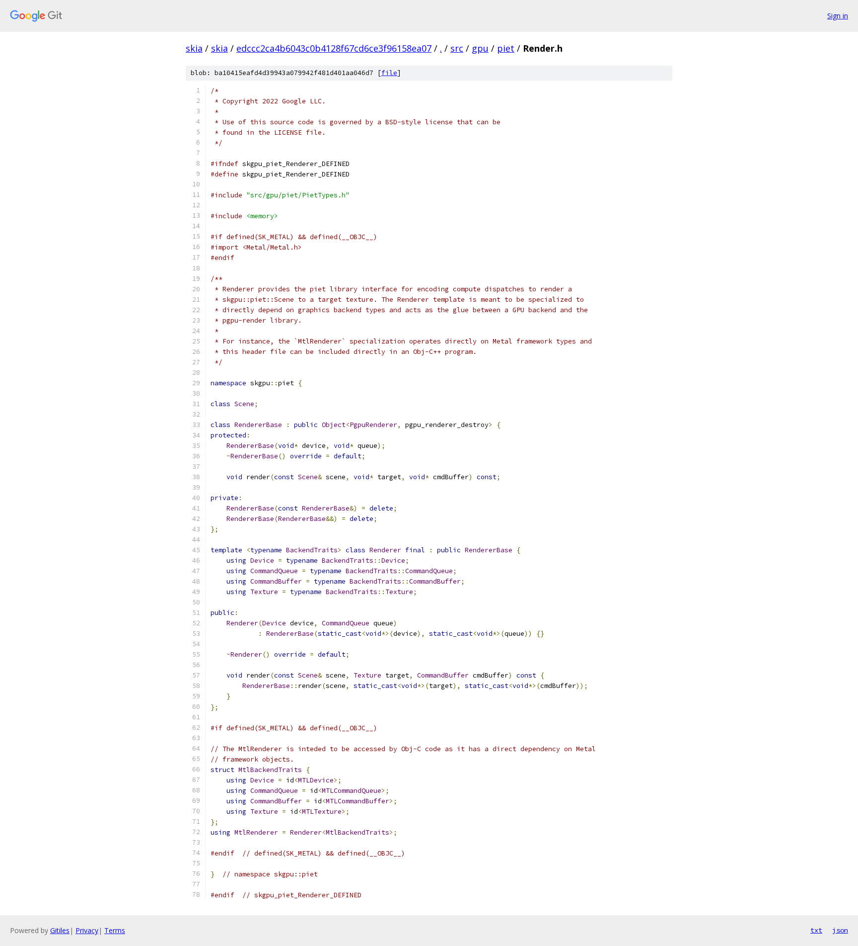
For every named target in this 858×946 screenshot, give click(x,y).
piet (505, 48)
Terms (114, 930)
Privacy (86, 930)
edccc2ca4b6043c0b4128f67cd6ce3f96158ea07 (333, 48)
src (456, 48)
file (389, 73)
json (840, 930)
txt (816, 930)
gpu (480, 48)
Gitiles (60, 930)
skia (194, 48)
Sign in (837, 15)
